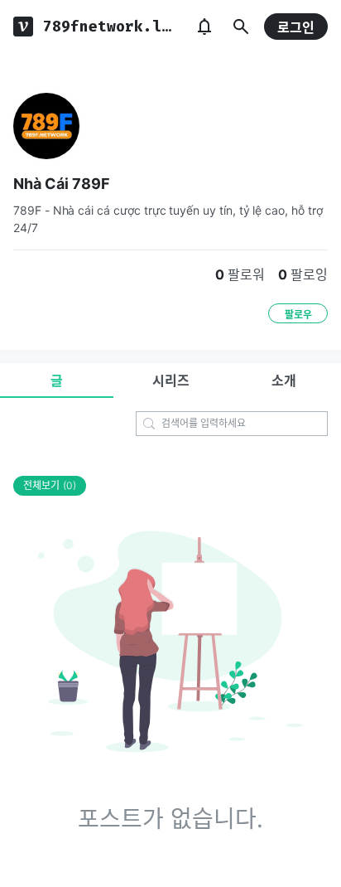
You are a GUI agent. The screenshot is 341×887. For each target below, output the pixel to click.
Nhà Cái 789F (61, 183)
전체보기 (49, 485)
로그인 (296, 27)
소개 (283, 380)
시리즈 (171, 380)
